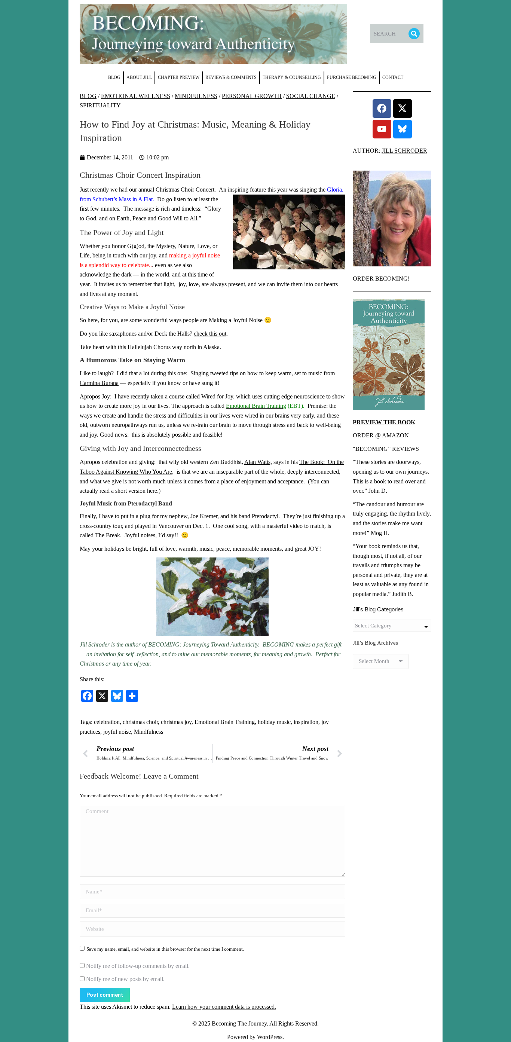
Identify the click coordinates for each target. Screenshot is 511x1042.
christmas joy (176, 722)
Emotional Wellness (135, 96)
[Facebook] (382, 108)
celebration (107, 722)
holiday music (274, 722)
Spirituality (100, 105)
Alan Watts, (258, 462)
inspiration (306, 722)
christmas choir (140, 722)
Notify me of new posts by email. (125, 979)
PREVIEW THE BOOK (384, 422)
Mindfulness (196, 96)
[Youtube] (382, 129)
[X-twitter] (402, 108)
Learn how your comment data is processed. (224, 1006)
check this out (210, 333)
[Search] (414, 33)
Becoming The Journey (239, 1023)
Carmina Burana (99, 383)
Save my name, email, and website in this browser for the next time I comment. (165, 949)
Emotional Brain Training (225, 722)
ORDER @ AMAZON (381, 435)
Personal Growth (252, 96)
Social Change (310, 96)
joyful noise (117, 731)
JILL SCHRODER (404, 150)
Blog (88, 96)
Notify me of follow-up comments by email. (138, 966)
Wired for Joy (217, 396)
